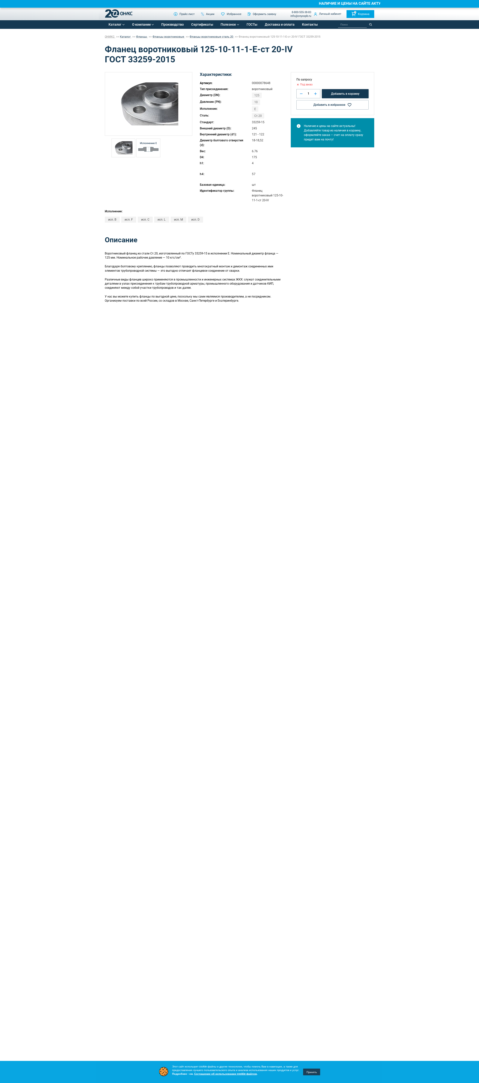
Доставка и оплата (280, 24)
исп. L (162, 219)
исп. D (195, 219)
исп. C (145, 219)
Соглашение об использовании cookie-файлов (225, 1074)
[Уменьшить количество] (301, 94)
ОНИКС (110, 36)
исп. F (129, 219)
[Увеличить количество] (315, 94)
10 (256, 102)
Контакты (310, 24)
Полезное (228, 24)
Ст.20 (258, 116)
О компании (141, 24)
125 (256, 95)
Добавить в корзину (345, 93)
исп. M (178, 219)
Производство (172, 24)
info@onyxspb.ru (300, 16)
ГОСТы (252, 24)
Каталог (115, 24)
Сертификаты (202, 24)
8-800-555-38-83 (301, 12)
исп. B (112, 219)
